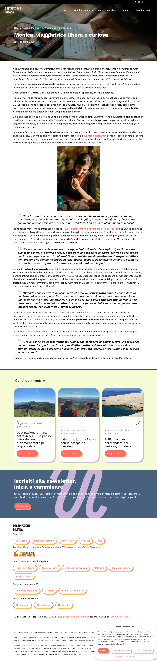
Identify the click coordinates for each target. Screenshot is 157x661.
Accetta (103, 651)
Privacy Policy (131, 656)
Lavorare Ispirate (27, 423)
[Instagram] (138, 1)
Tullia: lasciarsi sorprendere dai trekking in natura (118, 443)
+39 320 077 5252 (120, 616)
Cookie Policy (119, 656)
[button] (19, 423)
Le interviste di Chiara (74, 430)
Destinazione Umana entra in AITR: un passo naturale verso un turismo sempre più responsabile (34, 439)
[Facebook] (135, 1)
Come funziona (142, 10)
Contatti (126, 10)
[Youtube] (142, 1)
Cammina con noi (81, 10)
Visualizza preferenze (143, 651)
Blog (100, 10)
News (39, 423)
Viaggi (65, 10)
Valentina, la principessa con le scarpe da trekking (78, 443)
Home (17, 27)
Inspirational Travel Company (63, 632)
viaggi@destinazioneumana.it (73, 616)
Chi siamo (112, 10)
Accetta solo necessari (120, 651)
